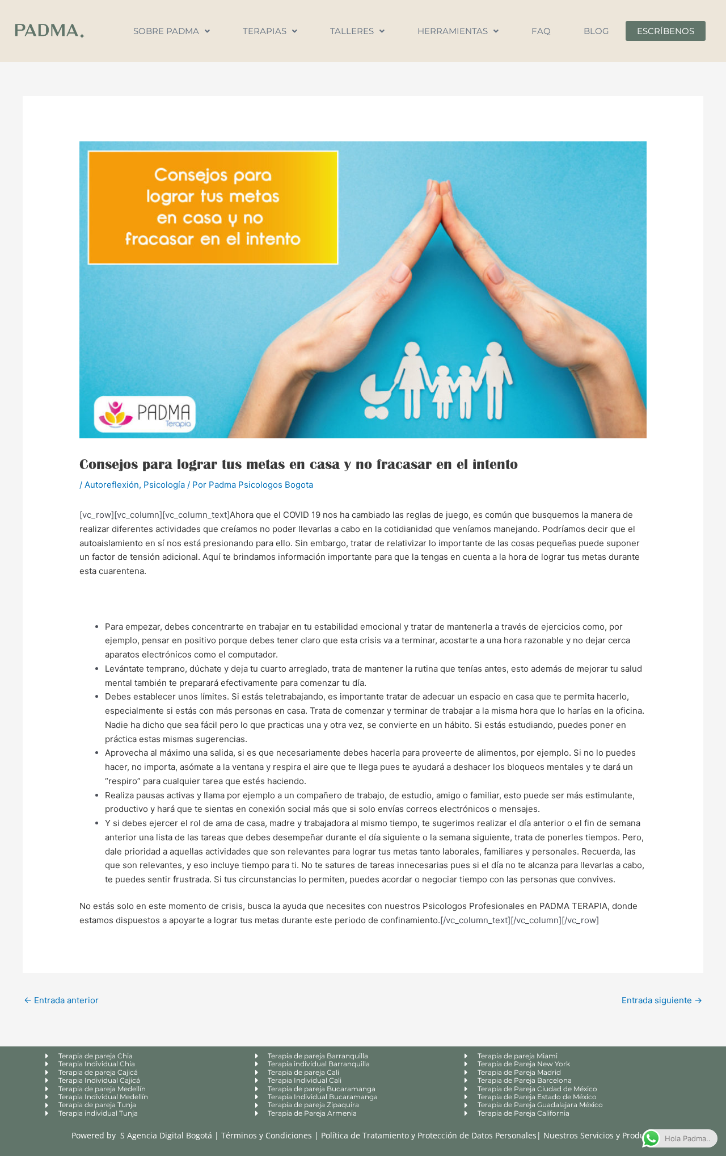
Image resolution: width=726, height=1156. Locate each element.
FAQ (541, 31)
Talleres (352, 31)
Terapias (264, 31)
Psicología (164, 484)
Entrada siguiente (662, 1000)
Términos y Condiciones (267, 1135)
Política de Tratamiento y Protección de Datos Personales (429, 1135)
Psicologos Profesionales (474, 905)
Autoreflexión (112, 484)
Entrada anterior (61, 1000)
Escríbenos (665, 31)
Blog (596, 31)
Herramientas (452, 31)
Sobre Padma (166, 31)
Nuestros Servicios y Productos (601, 1135)
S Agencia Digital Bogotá (166, 1135)
